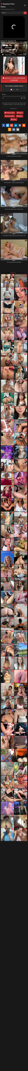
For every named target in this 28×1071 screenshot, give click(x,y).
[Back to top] (23, 1067)
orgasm (14, 119)
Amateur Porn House (7, 5)
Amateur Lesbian (10, 112)
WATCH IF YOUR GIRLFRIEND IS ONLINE (14, 79)
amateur (20, 112)
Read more (13, 108)
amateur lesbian (10, 116)
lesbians (20, 116)
